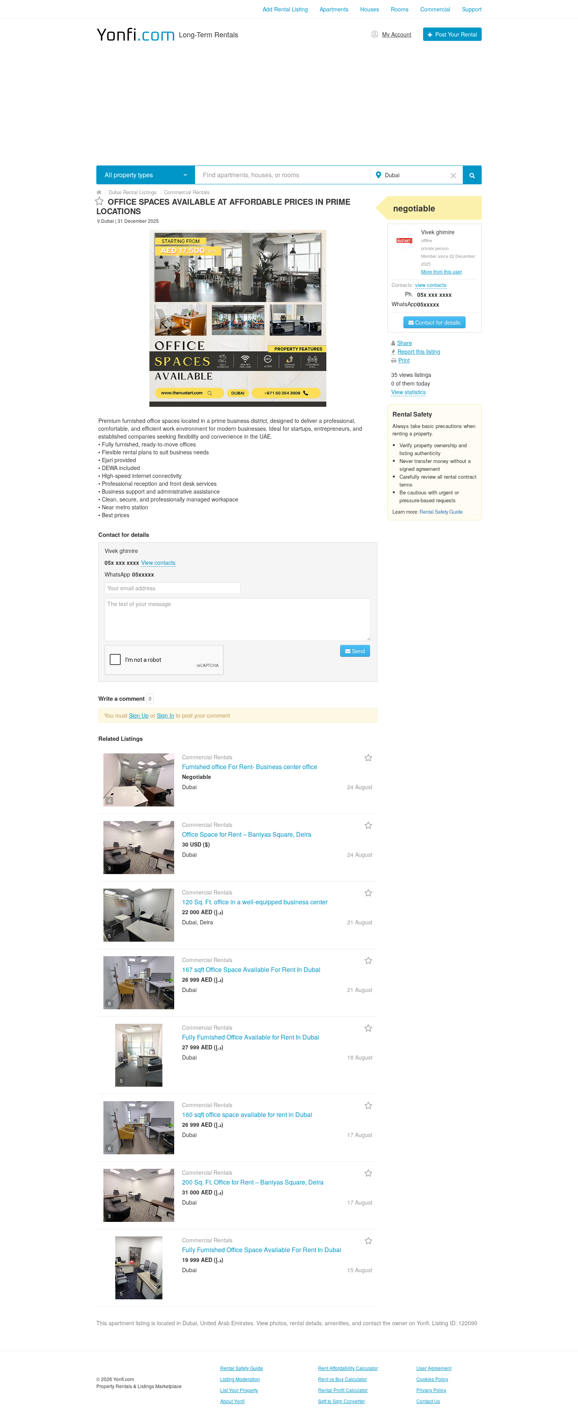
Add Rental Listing (285, 9)
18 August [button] (359, 1057)
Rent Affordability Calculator (348, 1368)
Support (472, 9)
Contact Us (428, 1401)
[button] (185, 175)
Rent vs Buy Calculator (342, 1379)
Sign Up (139, 715)
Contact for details (437, 322)
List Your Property (239, 1390)
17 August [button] (359, 1135)
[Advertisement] (289, 101)
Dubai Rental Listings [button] (133, 192)
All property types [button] (129, 175)
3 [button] (109, 868)
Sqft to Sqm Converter (341, 1401)
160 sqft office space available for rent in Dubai (247, 1114)
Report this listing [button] (419, 351)
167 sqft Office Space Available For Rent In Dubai (251, 969)
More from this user (441, 271)
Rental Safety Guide (441, 511)
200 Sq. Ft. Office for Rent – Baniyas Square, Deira (253, 1182)
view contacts (431, 284)
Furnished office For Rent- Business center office (249, 766)
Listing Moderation (240, 1379)
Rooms (400, 9)
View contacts (158, 562)
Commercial (435, 9)
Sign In (165, 715)
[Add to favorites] (99, 201)
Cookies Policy (432, 1379)
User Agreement (433, 1368)
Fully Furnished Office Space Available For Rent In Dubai (261, 1249)
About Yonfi (232, 1401)
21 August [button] (359, 922)
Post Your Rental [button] (456, 34)
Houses (369, 9)
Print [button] (404, 360)
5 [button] (109, 935)
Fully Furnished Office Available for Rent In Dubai (250, 1036)
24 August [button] (359, 787)
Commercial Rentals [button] (187, 192)
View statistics (408, 392)
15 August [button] (359, 1270)
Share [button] (404, 343)
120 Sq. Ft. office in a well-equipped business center (255, 901)
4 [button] (109, 800)
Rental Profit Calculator (343, 1390)
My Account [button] (396, 34)
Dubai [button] (392, 175)
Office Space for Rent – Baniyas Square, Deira (246, 834)
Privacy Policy (431, 1390)
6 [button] (109, 1003)
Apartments (334, 9)
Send (357, 651)
